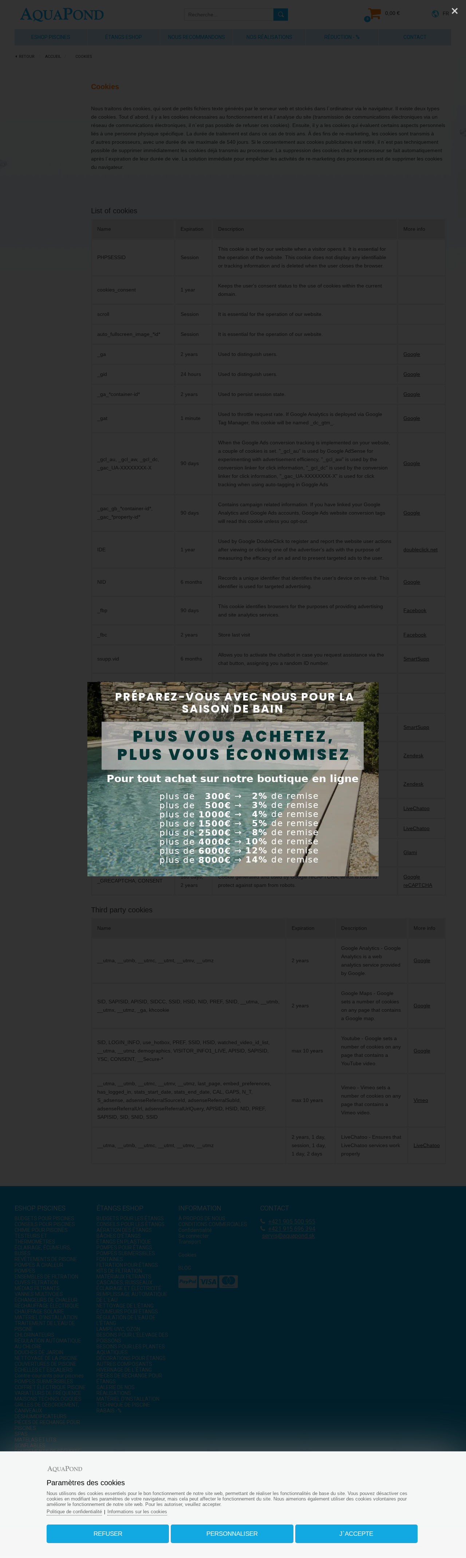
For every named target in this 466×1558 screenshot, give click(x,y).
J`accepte (356, 1533)
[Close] (455, 11)
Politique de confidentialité (74, 1511)
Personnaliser (232, 1533)
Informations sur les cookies (137, 1511)
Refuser (108, 1533)
